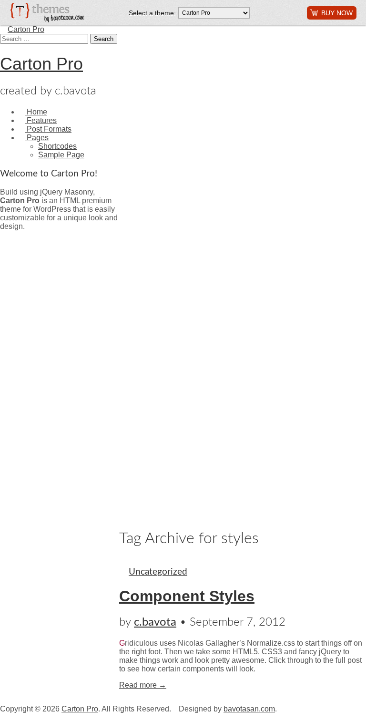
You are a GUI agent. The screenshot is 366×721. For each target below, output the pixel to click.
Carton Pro (26, 29)
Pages (37, 138)
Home (36, 112)
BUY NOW (337, 13)
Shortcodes (57, 146)
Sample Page (61, 155)
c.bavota (155, 622)
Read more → (142, 685)
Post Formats (48, 129)
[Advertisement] (38, 374)
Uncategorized (158, 572)
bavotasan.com (249, 709)
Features (41, 120)
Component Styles (186, 596)
